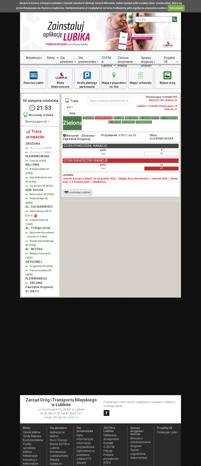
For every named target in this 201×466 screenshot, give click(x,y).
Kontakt (108, 443)
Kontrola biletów (33, 440)
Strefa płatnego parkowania (87, 84)
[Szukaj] (174, 19)
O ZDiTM (108, 447)
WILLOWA (119, 118)
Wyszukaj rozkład (40, 115)
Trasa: (74, 100)
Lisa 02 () (38, 160)
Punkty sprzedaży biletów (29, 447)
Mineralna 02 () (42, 194)
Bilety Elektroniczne (60, 84)
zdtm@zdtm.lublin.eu (65, 417)
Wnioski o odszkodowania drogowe (140, 442)
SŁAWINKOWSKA (103, 118)
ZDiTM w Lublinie (106, 62)
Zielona (72, 122)
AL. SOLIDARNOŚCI (149, 118)
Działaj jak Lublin (167, 432)
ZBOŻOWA (88, 118)
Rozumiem (176, 7)
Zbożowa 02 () (41, 147)
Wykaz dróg (167, 82)
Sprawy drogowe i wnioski (148, 62)
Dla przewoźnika (87, 60)
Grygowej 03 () (41, 266)
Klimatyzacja (58, 451)
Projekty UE (169, 60)
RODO (107, 462)
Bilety (51, 58)
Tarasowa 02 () (41, 185)
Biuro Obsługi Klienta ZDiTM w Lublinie (60, 444)
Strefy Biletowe (32, 436)
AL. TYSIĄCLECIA (169, 118)
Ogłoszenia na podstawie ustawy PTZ (85, 454)
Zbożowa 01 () (41, 152)
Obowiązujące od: (36, 121)
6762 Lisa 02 (127, 135)
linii (69, 107)
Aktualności (33, 58)
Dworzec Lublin (34, 82)
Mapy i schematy (141, 82)
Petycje (107, 450)
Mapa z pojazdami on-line (114, 84)
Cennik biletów (32, 432)
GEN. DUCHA (131, 118)
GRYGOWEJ (128, 122)
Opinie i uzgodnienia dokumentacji (138, 453)
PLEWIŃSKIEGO (144, 122)
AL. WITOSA (115, 122)
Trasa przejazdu (35, 134)
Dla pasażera (66, 60)
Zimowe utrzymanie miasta (125, 62)
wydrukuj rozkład (79, 192)
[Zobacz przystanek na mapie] (26, 148)
